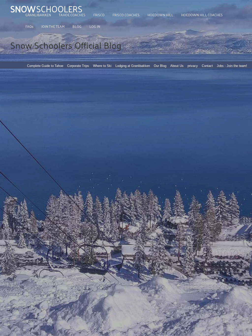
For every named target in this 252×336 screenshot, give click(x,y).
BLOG (76, 26)
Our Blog (160, 66)
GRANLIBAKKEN (38, 15)
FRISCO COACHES (126, 15)
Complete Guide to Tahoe (45, 66)
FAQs (29, 26)
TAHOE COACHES (72, 15)
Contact (207, 66)
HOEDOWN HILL (160, 15)
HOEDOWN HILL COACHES (202, 15)
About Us (177, 66)
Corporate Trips (78, 66)
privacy (193, 66)
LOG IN (94, 26)
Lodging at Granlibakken (132, 66)
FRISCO (99, 15)
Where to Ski (102, 66)
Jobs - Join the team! (232, 66)
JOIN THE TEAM (52, 26)
